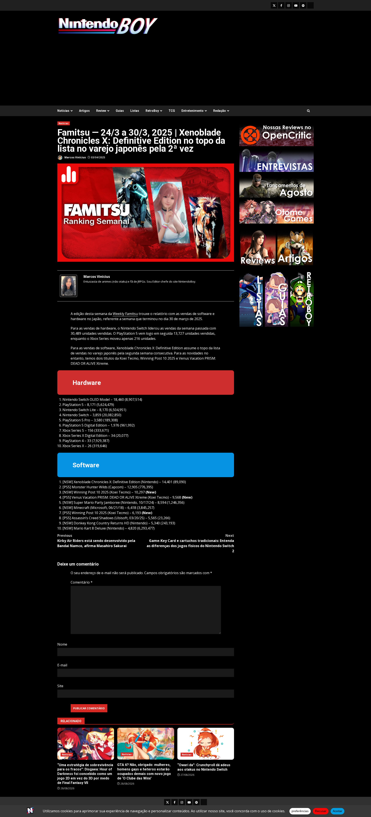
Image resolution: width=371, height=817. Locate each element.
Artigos (84, 110)
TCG (172, 110)
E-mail (62, 665)
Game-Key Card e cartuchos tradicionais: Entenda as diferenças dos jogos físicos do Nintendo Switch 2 (190, 543)
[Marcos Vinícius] (68, 285)
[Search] (308, 111)
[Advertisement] (185, 68)
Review (101, 110)
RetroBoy (152, 110)
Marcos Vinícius (75, 157)
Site (60, 686)
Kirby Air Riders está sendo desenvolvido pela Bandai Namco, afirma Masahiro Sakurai (96, 540)
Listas (134, 110)
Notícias (63, 110)
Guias (120, 110)
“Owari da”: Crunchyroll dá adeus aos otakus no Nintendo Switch (205, 744)
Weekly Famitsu (125, 313)
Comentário (82, 582)
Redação (219, 110)
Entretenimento (192, 110)
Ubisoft (122, 518)
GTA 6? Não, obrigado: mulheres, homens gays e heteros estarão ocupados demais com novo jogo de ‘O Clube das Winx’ (145, 744)
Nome (62, 644)
